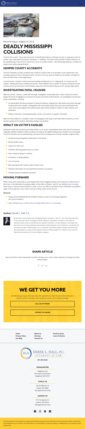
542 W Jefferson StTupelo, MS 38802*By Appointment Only (42, 388)
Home (18, 334)
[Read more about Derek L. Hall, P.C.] (6, 225)
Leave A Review (59, 336)
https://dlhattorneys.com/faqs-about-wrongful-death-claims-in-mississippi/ (34, 203)
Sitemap (37, 336)
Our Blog (19, 338)
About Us (37, 334)
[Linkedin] (46, 265)
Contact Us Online (42, 312)
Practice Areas (58, 334)
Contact (39, 187)
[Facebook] (38, 265)
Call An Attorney (42, 304)
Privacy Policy (21, 336)
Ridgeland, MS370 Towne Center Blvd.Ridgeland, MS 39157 (42, 373)
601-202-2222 (42, 360)
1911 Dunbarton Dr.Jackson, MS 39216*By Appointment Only (42, 402)
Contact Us (38, 338)
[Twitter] (42, 265)
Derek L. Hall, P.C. (21, 213)
